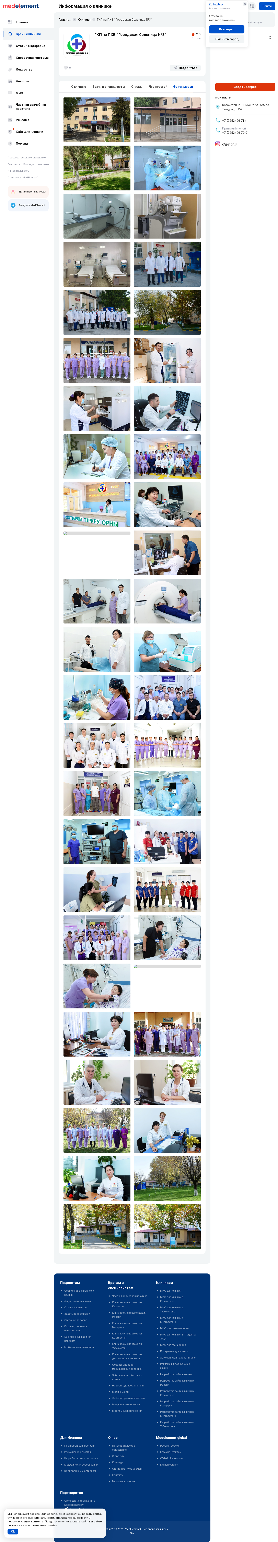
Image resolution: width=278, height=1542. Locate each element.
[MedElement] (28, 6)
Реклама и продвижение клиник (175, 1366)
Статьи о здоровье (30, 46)
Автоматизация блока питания (178, 1357)
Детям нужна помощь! (32, 191)
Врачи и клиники (28, 34)
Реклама (22, 120)
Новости (22, 81)
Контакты (43, 164)
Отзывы (136, 86)
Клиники (84, 19)
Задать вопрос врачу (77, 1313)
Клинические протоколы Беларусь (127, 1325)
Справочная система (32, 57)
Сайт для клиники (29, 131)
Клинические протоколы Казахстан (127, 1304)
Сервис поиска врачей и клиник (79, 1292)
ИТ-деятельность (18, 170)
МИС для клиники (170, 1290)
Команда (28, 164)
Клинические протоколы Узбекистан (127, 1346)
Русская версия (169, 1445)
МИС (19, 93)
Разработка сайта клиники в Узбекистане (177, 1424)
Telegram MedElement (32, 205)
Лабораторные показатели (128, 1398)
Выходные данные (123, 1481)
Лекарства (24, 69)
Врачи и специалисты (109, 86)
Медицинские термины (126, 1404)
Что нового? (158, 86)
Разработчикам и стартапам (81, 1458)
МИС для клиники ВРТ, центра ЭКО (178, 1336)
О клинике (78, 86)
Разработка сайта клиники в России (177, 1382)
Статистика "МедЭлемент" (128, 1468)
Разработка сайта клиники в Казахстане (177, 1393)
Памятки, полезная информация (75, 1328)
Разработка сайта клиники (176, 1374)
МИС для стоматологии (174, 1328)
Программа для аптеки (174, 1351)
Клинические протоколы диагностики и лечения (127, 1356)
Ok (13, 1531)
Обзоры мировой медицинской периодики (127, 1366)
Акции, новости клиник (77, 1301)
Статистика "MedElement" (23, 177)
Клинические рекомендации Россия (129, 1314)
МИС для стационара (173, 1344)
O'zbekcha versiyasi (172, 1458)
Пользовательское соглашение (27, 157)
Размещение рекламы (77, 1452)
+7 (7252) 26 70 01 (235, 132)
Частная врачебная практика (31, 106)
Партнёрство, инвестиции (79, 1445)
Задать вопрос (245, 86)
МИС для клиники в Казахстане (171, 1299)
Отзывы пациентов (75, 1307)
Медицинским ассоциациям (81, 1464)
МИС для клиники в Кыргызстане (171, 1319)
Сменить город (227, 39)
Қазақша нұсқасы (170, 1452)
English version (169, 1464)
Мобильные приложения (79, 1347)
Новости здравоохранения (128, 1385)
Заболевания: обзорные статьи (127, 1377)
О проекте (14, 164)
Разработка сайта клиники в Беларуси (177, 1403)
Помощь (22, 143)
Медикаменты (120, 1391)
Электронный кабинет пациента (77, 1338)
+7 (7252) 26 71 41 (234, 120)
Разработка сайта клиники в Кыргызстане (177, 1413)
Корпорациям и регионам (80, 1470)
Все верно (226, 29)
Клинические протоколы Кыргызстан (127, 1335)
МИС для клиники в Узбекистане (171, 1309)
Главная (22, 22)
